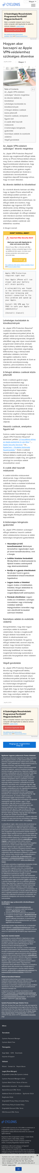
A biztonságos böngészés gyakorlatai (14, 129)
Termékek (6, 1033)
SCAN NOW (18, 260)
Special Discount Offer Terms (11, 1090)
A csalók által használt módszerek (13, 123)
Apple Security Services (13, 445)
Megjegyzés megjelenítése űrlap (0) (19, 745)
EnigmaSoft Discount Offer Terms (12, 1108)
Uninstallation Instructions (28, 1015)
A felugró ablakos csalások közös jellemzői (15, 111)
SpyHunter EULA (28, 1093)
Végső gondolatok (11, 140)
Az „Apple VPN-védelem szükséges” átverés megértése (16, 93)
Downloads (18, 1053)
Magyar (21, 62)
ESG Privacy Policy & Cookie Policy (13, 1105)
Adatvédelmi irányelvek (9, 1086)
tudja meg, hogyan (20, 998)
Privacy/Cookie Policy (21, 36)
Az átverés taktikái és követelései (13, 99)
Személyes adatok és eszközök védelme (17, 135)
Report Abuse (21, 1066)
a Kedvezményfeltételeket (10, 995)
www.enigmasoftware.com (23, 907)
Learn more (20, 26)
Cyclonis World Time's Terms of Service (14, 1082)
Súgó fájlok (5, 1053)
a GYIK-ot (29, 820)
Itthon (4, 1026)
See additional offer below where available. (17, 265)
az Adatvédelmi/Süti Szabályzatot (26, 993)
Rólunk (4, 1066)
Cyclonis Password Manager (11, 1038)
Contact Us (11, 1066)
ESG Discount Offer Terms (10, 1112)
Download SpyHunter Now (15, 30)
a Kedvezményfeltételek (17, 858)
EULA (11, 36)
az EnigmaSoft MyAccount (16, 929)
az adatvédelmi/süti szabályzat (25, 970)
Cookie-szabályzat (24, 1086)
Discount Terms (10, 1013)
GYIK (12, 1053)
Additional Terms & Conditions (11, 1093)
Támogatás (6, 1047)
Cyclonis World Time (8, 1042)
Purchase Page (21, 1013)
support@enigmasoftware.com (21, 927)
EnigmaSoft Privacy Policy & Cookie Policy (15, 1101)
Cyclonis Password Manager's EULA (13, 1079)
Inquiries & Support (8, 1056)
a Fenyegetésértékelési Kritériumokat (14, 997)
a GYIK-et (34, 995)
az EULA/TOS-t (11, 993)
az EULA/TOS (15, 856)
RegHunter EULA (7, 1097)
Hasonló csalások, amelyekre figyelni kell (16, 117)
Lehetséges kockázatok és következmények (15, 105)
